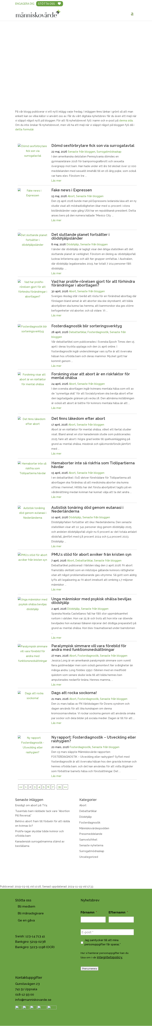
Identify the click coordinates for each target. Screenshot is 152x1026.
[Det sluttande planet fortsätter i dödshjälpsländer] (33, 244)
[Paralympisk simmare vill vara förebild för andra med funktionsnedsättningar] (33, 660)
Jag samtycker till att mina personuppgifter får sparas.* (103, 942)
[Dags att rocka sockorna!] (33, 698)
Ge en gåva (26, 920)
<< (20, 786)
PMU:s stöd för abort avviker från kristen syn (91, 554)
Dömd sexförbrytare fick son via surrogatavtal (92, 145)
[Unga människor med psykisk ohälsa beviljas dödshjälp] (33, 609)
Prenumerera (89, 968)
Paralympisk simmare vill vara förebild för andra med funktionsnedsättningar (88, 648)
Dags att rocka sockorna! (74, 693)
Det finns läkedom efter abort (78, 418)
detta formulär (24, 129)
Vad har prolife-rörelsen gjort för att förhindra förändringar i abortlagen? (93, 283)
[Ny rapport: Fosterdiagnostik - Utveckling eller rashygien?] (33, 752)
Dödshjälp (73, 244)
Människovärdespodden (94, 828)
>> (65, 786)
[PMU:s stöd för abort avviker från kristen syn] (33, 559)
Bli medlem (26, 906)
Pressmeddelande (90, 833)
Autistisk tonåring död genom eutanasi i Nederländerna (87, 509)
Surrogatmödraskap (109, 151)
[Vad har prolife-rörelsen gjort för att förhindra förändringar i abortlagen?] (33, 296)
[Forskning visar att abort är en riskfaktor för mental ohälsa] (33, 384)
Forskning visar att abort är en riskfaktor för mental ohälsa (90, 376)
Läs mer (56, 180)
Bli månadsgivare (31, 913)
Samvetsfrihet (88, 839)
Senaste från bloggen (81, 151)
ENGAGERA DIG (24, 3)
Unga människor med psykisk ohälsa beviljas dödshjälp (91, 601)
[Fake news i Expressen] (33, 195)
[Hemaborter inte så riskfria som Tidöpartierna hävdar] (33, 473)
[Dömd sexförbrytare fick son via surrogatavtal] (33, 155)
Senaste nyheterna (91, 845)
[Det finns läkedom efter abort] (33, 423)
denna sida (126, 120)
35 (59, 786)
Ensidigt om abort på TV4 (31, 805)
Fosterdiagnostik (97, 332)
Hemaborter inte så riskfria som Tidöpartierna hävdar (93, 465)
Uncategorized (88, 856)
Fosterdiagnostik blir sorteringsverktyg (86, 326)
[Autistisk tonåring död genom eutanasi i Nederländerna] (33, 517)
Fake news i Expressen (71, 190)
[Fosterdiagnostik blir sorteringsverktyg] (33, 331)
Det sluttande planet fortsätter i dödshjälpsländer (80, 236)
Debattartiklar (77, 332)
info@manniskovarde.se (33, 1000)
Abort (71, 196)
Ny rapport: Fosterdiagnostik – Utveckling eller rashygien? (93, 739)
